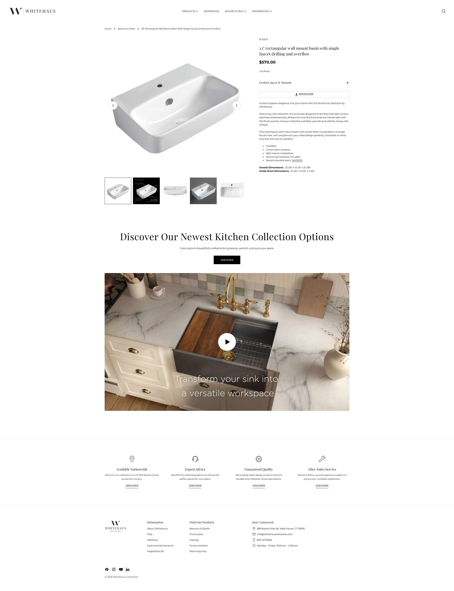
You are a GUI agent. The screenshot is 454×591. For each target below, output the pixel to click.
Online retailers (198, 545)
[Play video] (227, 342)
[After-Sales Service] (322, 458)
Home (108, 29)
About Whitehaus (157, 528)
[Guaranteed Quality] (258, 458)
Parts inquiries (198, 551)
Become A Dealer (200, 528)
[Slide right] (236, 105)
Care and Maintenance (160, 545)
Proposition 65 (155, 551)
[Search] (443, 11)
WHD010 (297, 160)
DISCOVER (227, 259)
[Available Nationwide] (131, 458)
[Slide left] (113, 105)
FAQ (149, 534)
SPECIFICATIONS (306, 94)
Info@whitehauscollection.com (275, 534)
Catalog (194, 539)
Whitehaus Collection (125, 576)
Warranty (152, 539)
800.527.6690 (264, 539)
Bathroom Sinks (126, 29)
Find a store (196, 534)
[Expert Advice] (195, 458)
